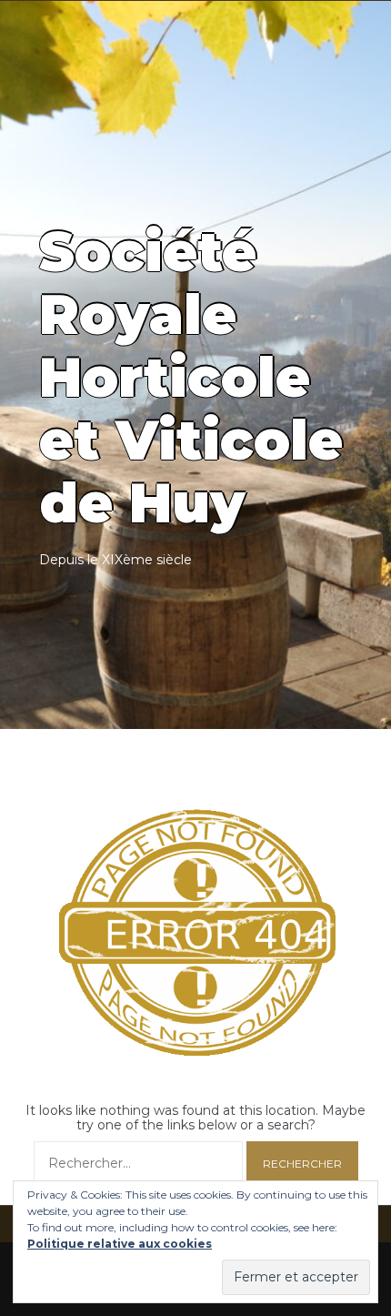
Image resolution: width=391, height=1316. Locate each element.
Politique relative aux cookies (119, 1243)
